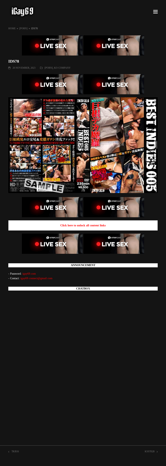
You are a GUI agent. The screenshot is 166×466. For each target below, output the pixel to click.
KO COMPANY (62, 67)
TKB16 (13, 452)
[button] (155, 12)
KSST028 (149, 452)
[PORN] (49, 67)
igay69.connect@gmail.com (36, 278)
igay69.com (29, 273)
